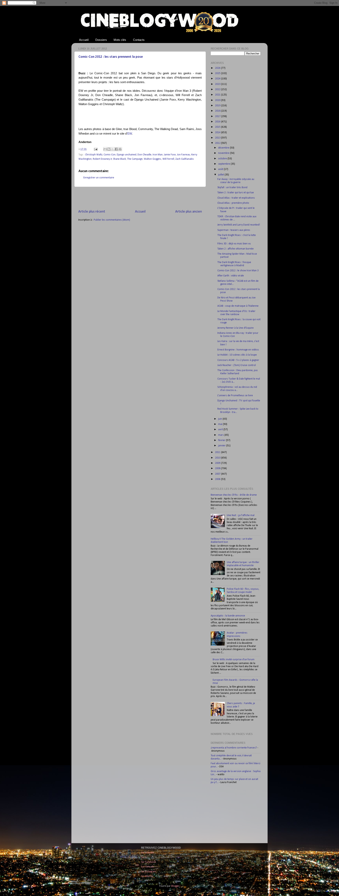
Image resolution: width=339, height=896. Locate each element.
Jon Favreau (183, 154)
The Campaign (135, 159)
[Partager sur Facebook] (116, 149)
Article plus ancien (188, 212)
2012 (218, 143)
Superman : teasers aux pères (233, 230)
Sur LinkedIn (147, 852)
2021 (218, 95)
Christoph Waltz (93, 154)
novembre (224, 153)
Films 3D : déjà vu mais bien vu (234, 243)
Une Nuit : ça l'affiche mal (240, 515)
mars (221, 435)
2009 (218, 463)
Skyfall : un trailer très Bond (232, 187)
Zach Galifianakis (184, 159)
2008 (218, 468)
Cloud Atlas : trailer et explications (236, 198)
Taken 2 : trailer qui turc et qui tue (235, 192)
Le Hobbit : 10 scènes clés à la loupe (237, 355)
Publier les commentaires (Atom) (112, 220)
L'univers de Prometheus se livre (235, 395)
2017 (218, 116)
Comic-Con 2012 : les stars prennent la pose (110, 57)
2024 (218, 78)
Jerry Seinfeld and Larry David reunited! (238, 225)
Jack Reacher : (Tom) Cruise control (236, 365)
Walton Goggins (152, 159)
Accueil (83, 39)
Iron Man (158, 154)
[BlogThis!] (109, 149)
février (222, 440)
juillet (221, 174)
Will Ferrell (168, 159)
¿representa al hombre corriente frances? (234, 748)
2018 (218, 111)
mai (220, 424)
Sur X (144, 857)
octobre (223, 158)
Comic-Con (110, 154)
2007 (218, 474)
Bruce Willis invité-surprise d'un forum (233, 659)
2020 (218, 100)
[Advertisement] (140, 198)
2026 (218, 68)
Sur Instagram (148, 871)
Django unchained (126, 154)
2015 (218, 127)
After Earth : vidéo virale (230, 275)
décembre (224, 148)
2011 (218, 452)
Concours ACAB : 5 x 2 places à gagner (238, 360)
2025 (218, 73)
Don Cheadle (144, 154)
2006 (218, 479)
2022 (218, 89)
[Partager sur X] (113, 149)
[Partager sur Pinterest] (120, 149)
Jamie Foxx (170, 154)
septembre (224, 164)
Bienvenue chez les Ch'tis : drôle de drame (234, 495)
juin (220, 419)
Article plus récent (91, 212)
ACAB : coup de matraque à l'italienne (238, 306)
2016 (218, 121)
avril (220, 429)
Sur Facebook (148, 862)
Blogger (175, 886)
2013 (218, 138)
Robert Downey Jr (102, 159)
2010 (218, 458)
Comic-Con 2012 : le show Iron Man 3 (238, 270)
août (221, 169)
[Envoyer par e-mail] (105, 149)
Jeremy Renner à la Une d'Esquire (235, 328)
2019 (218, 105)
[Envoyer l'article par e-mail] (95, 149)
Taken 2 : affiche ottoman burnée (235, 249)
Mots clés (120, 39)
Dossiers (101, 39)
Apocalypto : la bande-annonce (228, 615)
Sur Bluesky (147, 876)
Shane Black (119, 159)
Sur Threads (147, 867)
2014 (218, 132)
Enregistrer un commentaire (98, 177)
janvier (222, 445)
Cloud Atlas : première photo (233, 203)
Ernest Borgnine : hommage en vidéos (238, 349)
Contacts (139, 39)
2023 (218, 84)
